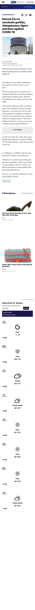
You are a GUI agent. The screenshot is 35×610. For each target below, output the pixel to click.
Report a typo (6, 181)
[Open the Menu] (3, 2)
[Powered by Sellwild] (30, 299)
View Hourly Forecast (9, 314)
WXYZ (9, 176)
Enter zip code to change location (11, 305)
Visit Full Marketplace (27, 193)
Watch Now (30, 2)
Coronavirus (8, 15)
